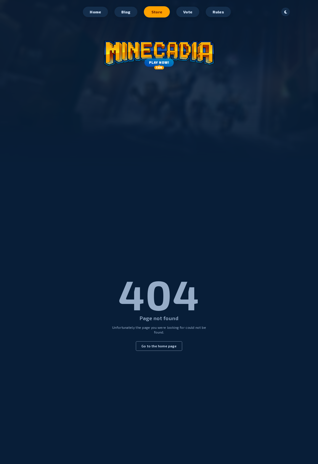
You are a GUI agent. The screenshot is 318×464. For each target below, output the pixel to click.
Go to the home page (159, 346)
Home (95, 12)
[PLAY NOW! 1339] (158, 49)
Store (156, 12)
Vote (187, 12)
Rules (218, 12)
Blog (125, 12)
